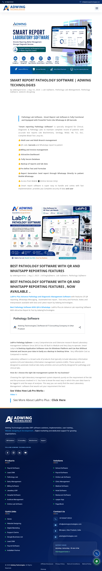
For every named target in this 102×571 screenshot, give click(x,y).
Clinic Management (62, 481)
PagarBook (59, 504)
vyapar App (59, 499)
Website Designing (14, 523)
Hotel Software (60, 490)
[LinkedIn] (19, 452)
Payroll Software (13, 468)
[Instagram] (13, 452)
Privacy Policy (60, 564)
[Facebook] (7, 452)
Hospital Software (13, 495)
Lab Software (48, 90)
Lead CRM (11, 472)
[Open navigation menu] (96, 8)
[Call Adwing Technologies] (97, 553)
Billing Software (13, 486)
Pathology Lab (12, 477)
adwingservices (19, 90)
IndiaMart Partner (13, 550)
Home (9, 519)
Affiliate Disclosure (47, 564)
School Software (61, 468)
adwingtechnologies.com (68, 536)
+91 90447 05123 (9, 2)
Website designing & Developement (19, 431)
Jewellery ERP (12, 490)
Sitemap (43, 569)
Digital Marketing (13, 528)
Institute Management (15, 499)
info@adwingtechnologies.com (91, 2)
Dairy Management (14, 481)
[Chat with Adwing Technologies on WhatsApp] (97, 561)
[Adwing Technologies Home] (14, 8)
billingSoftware (48, 275)
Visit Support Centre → (62, 552)
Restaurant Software (63, 495)
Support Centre (13, 532)
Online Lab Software (14, 504)
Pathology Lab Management (67, 90)
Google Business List (15, 537)
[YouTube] (25, 452)
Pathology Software (77, 275)
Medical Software (61, 486)
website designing (27, 92)
